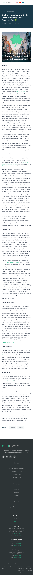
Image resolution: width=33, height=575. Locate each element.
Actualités (16, 492)
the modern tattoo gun (12, 262)
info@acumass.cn (18, 535)
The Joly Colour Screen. (8, 342)
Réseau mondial (16, 474)
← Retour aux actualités (8, 11)
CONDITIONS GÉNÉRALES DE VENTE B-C (29, 569)
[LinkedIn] (3, 456)
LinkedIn (12, 427)
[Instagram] (14, 456)
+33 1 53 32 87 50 (17, 520)
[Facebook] (7, 456)
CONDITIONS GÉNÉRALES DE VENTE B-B (20, 569)
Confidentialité (12, 567)
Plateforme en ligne (16, 471)
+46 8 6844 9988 (17, 543)
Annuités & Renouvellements (16, 468)
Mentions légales (4, 567)
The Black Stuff (20, 92)
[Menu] (29, 3)
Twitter (20, 427)
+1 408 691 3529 (17, 555)
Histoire (16, 489)
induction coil (10, 381)
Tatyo (3, 355)
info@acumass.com (18, 521)
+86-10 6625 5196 (17, 533)
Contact (16, 495)
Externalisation (17, 477)
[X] (10, 456)
